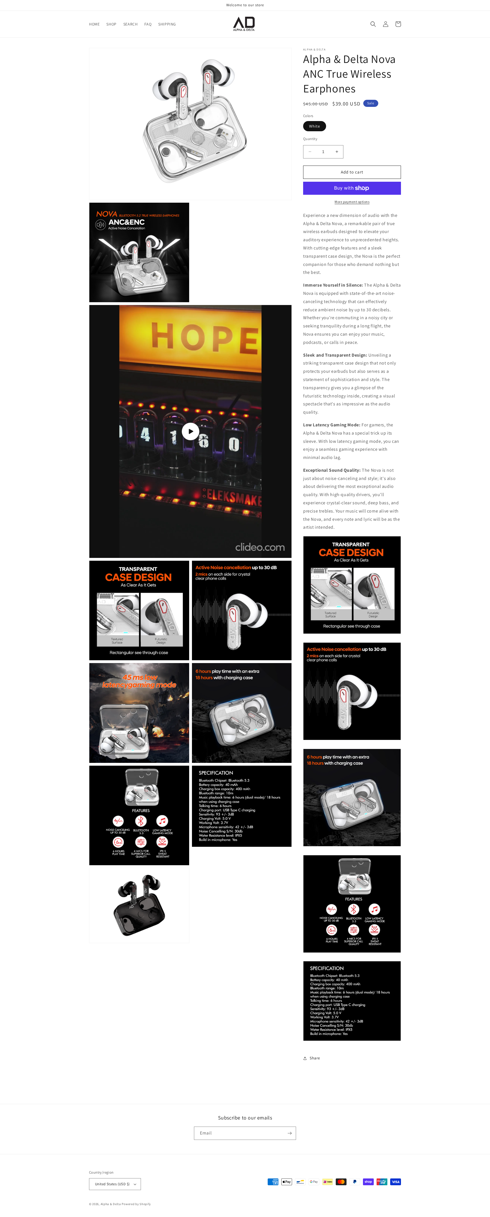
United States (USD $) (112, 1184)
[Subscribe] (289, 1133)
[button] (373, 24)
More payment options (352, 202)
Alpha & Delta (111, 1204)
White (314, 126)
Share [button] (315, 1058)
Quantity (310, 138)
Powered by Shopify (136, 1204)
